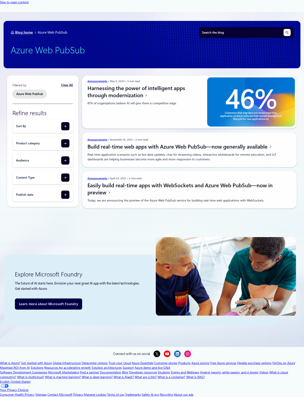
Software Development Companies (23, 372)
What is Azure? (10, 363)
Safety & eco (150, 394)
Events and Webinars (185, 372)
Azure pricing (200, 363)
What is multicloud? (30, 377)
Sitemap (41, 394)
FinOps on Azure (283, 363)
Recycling (166, 394)
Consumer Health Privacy (17, 394)
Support (128, 367)
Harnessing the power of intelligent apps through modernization (136, 92)
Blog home (24, 32)
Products (184, 363)
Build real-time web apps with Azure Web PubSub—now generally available (178, 147)
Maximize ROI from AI (15, 367)
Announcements (97, 81)
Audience (22, 160)
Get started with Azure (36, 363)
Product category (28, 143)
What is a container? (171, 377)
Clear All (67, 85)
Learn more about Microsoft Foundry (48, 304)
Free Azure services (223, 363)
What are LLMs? (146, 377)
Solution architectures (107, 367)
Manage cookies (95, 394)
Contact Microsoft (59, 394)
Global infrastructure (67, 363)
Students (164, 372)
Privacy (78, 394)
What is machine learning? (63, 377)
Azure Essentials (142, 363)
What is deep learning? (97, 377)
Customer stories (165, 363)
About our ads (183, 394)
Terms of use (115, 394)
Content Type (25, 177)
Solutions (37, 367)
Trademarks (133, 394)
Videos (263, 372)
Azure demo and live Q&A (152, 367)
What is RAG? (195, 377)
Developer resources (143, 372)
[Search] (287, 32)
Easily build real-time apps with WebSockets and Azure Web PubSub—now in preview (180, 189)
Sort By (21, 126)
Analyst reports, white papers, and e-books (229, 372)
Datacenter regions (95, 363)
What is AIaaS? (123, 377)
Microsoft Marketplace (63, 372)
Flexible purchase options (254, 363)
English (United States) (15, 381)
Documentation (110, 372)
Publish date (24, 194)
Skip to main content (14, 2)
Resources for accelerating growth (67, 367)
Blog (125, 372)
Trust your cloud (120, 363)
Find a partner (89, 372)
